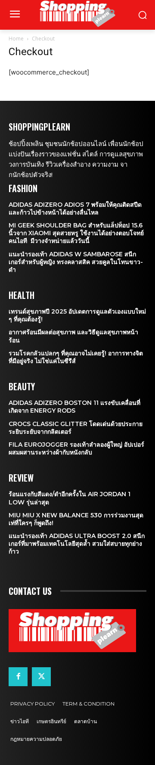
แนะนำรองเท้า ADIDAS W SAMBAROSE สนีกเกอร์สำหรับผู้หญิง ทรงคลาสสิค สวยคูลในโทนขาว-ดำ (76, 262)
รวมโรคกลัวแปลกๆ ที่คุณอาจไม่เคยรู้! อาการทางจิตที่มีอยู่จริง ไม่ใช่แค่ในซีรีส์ (76, 357)
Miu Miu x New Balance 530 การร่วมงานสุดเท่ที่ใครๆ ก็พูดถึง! (76, 519)
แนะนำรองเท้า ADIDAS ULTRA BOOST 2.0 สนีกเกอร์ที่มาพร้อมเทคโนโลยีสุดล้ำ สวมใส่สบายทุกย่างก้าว (77, 543)
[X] (41, 676)
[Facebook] (18, 676)
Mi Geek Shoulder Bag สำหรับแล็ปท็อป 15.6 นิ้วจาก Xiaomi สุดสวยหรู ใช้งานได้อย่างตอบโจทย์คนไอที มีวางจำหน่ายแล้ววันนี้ (76, 233)
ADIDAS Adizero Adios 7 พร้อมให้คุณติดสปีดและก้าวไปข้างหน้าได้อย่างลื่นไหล (75, 208)
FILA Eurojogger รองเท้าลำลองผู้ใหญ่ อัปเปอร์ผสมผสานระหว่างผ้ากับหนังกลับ (76, 448)
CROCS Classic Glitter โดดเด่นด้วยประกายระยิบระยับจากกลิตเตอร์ (76, 427)
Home (16, 38)
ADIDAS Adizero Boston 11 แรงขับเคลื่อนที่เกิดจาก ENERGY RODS (74, 406)
